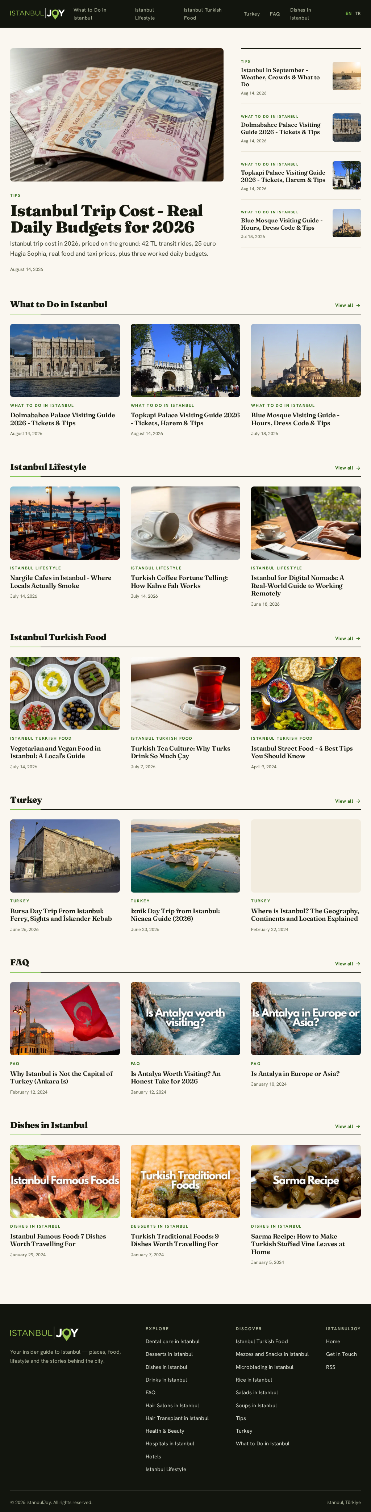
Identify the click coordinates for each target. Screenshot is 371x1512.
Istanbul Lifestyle (145, 14)
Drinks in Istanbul (166, 1379)
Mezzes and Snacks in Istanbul (272, 1353)
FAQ (275, 14)
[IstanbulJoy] (37, 14)
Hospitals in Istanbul (170, 1443)
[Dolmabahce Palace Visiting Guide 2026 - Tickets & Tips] (65, 360)
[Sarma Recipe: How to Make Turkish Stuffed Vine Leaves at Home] (306, 1181)
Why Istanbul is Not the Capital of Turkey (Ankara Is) (61, 1077)
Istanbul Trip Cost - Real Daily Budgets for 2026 (106, 219)
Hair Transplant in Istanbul (177, 1418)
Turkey (252, 14)
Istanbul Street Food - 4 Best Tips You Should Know (302, 752)
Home (333, 1341)
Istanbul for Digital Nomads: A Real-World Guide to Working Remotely (297, 585)
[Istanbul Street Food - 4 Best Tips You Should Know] (306, 693)
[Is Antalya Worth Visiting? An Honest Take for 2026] (186, 1018)
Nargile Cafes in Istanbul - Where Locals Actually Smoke (61, 581)
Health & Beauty (165, 1430)
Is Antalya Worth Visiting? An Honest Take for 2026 (176, 1077)
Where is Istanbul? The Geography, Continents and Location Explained (305, 915)
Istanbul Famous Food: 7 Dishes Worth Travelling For (58, 1240)
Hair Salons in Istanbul (172, 1405)
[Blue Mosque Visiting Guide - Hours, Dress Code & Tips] (306, 360)
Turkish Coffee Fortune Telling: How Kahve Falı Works (179, 581)
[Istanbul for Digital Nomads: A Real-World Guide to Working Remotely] (306, 523)
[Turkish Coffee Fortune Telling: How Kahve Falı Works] (186, 523)
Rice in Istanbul (254, 1379)
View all (344, 305)
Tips (241, 1418)
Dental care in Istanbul (173, 1341)
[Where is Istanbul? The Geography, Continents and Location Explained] (306, 856)
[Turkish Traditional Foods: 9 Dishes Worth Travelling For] (186, 1181)
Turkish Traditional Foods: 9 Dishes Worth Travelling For (175, 1240)
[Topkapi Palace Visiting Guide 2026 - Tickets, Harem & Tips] (186, 360)
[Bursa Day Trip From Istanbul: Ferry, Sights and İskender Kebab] (65, 856)
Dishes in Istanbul (300, 14)
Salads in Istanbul (257, 1392)
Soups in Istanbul (256, 1405)
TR (358, 13)
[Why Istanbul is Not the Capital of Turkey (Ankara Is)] (65, 1018)
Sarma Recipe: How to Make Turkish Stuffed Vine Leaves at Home (298, 1244)
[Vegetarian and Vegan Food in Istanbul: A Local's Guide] (65, 693)
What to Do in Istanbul (90, 14)
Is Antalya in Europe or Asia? (295, 1073)
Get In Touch (341, 1353)
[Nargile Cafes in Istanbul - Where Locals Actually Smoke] (65, 523)
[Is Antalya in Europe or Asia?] (306, 1018)
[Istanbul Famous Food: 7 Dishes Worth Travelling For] (65, 1181)
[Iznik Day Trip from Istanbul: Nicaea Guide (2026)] (186, 856)
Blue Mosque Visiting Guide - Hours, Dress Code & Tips (295, 419)
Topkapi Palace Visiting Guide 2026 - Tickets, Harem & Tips (185, 419)
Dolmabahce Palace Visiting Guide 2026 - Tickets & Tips (62, 419)
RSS (330, 1366)
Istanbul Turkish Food (203, 14)
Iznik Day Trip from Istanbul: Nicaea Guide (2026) (175, 915)
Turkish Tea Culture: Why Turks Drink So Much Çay (180, 752)
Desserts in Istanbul (169, 1353)
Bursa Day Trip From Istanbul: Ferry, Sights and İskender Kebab (61, 915)
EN (348, 13)
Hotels (153, 1456)
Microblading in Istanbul (264, 1366)
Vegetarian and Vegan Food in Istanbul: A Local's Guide (55, 752)
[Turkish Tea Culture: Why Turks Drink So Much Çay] (186, 693)
